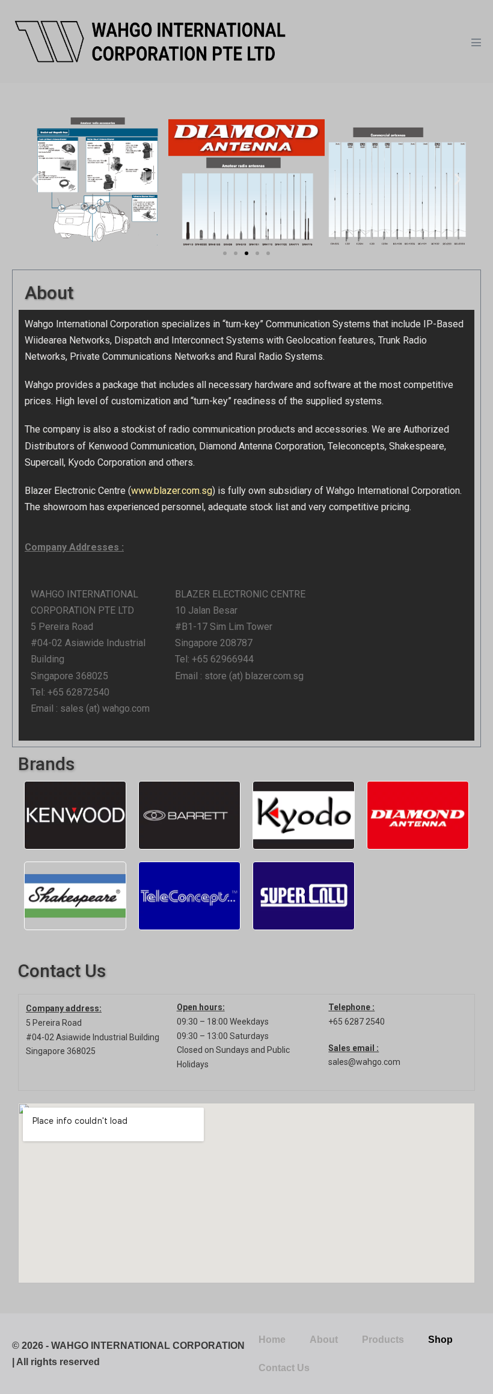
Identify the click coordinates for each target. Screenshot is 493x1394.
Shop (440, 1339)
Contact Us (284, 1368)
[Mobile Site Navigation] (476, 42)
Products (383, 1339)
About (324, 1339)
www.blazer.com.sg (171, 490)
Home (272, 1339)
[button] (35, 179)
